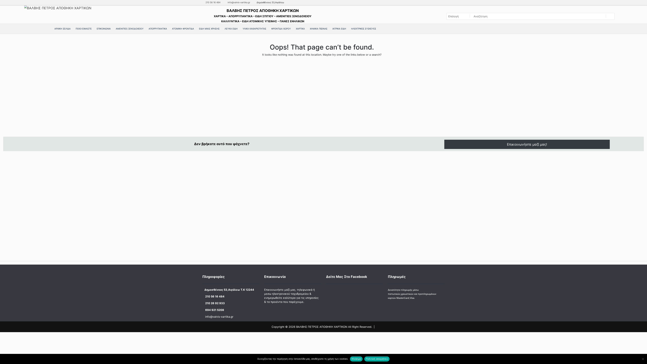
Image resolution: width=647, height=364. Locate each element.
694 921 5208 (214, 310)
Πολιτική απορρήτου (377, 358)
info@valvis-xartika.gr (238, 2)
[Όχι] (642, 359)
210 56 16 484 (212, 2)
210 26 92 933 (215, 303)
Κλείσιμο (356, 358)
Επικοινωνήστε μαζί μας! (527, 144)
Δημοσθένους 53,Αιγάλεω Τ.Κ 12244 (229, 289)
